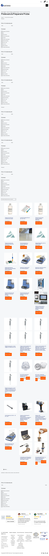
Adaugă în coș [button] (40, 379)
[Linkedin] (43, 553)
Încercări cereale (21, 539)
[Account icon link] (47, 1)
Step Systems (5, 45)
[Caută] (41, 2)
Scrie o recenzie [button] (10, 521)
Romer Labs (5, 501)
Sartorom (4, 503)
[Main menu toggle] (47, 5)
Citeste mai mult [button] (21, 524)
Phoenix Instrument (6, 498)
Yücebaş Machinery (6, 506)
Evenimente (13, 538)
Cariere (13, 536)
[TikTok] (47, 553)
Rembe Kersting (5, 500)
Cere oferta (8, 223)
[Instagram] (45, 553)
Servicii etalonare (21, 535)
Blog (13, 539)
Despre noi (13, 535)
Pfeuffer (4, 497)
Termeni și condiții (28, 540)
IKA (3, 492)
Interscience (5, 34)
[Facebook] (41, 553)
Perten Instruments (6, 495)
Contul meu (13, 540)
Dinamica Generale (6, 490)
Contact (12, 545)
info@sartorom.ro (4, 539)
